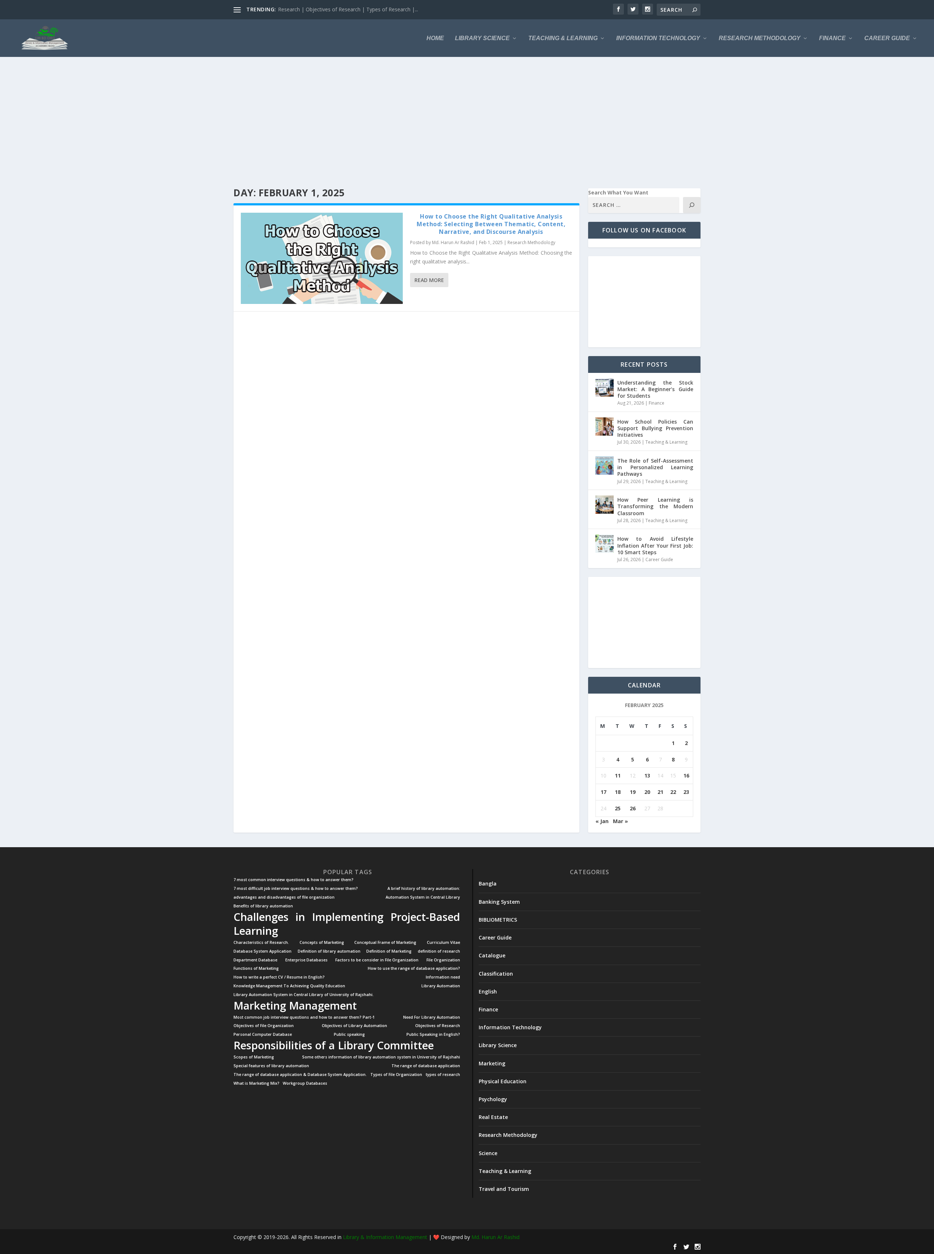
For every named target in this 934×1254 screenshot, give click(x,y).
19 (633, 791)
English (488, 991)
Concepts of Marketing (322, 942)
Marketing (492, 1063)
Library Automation (440, 986)
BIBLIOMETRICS (498, 919)
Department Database (255, 960)
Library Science (482, 38)
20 (647, 791)
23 (686, 791)
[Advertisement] (452, 123)
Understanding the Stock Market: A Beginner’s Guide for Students (655, 389)
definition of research (439, 951)
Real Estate (493, 1117)
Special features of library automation (271, 1066)
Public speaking (349, 1034)
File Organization (443, 960)
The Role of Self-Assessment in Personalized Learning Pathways (655, 467)
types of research (443, 1074)
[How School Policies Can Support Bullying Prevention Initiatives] (604, 426)
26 (633, 808)
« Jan (602, 821)
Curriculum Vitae (443, 942)
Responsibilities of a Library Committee (334, 1045)
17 (603, 791)
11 (618, 775)
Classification (496, 973)
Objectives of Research (437, 1025)
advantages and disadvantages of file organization (284, 897)
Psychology (493, 1099)
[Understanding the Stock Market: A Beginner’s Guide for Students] (604, 387)
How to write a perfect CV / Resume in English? (279, 977)
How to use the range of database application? (414, 968)
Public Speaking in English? (433, 1034)
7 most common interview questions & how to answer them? (294, 879)
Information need (443, 977)
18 (618, 791)
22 (673, 791)
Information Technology (658, 38)
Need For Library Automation (431, 1017)
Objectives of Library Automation (354, 1025)
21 (660, 791)
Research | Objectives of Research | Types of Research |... (348, 9)
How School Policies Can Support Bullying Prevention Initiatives (655, 428)
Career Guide (887, 38)
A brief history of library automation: (423, 888)
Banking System (499, 901)
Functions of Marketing (256, 968)
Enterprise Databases (306, 960)
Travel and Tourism (504, 1188)
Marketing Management (295, 1005)
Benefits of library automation (263, 906)
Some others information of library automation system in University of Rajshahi (381, 1057)
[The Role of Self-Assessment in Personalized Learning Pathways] (604, 465)
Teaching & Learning (563, 38)
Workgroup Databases (305, 1083)
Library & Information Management (385, 1237)
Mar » (620, 821)
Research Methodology (759, 38)
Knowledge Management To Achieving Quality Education (289, 986)
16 (686, 775)
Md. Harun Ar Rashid (453, 242)
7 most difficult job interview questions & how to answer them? (296, 888)
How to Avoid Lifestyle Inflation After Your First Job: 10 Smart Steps (655, 545)
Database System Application (263, 951)
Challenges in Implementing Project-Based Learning (347, 924)
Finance (832, 38)
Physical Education (502, 1081)
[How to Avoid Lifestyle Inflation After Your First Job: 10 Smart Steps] (604, 544)
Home (435, 38)
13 (647, 775)
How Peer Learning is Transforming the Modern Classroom (655, 506)
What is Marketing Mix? (256, 1083)
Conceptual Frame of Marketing (385, 942)
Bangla (488, 883)
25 (618, 808)
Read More (429, 280)
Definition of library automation (329, 951)
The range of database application (425, 1066)
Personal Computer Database (263, 1034)
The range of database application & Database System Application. (300, 1074)
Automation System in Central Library (423, 897)
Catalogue (492, 955)
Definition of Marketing (389, 951)
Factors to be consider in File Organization (376, 960)
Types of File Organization (396, 1074)
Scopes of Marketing (254, 1057)
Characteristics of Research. (261, 942)
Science (488, 1153)
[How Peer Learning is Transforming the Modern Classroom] (604, 504)
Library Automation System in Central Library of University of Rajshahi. (304, 994)
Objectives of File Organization (264, 1025)
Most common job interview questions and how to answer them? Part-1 (304, 1017)
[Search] (691, 205)
